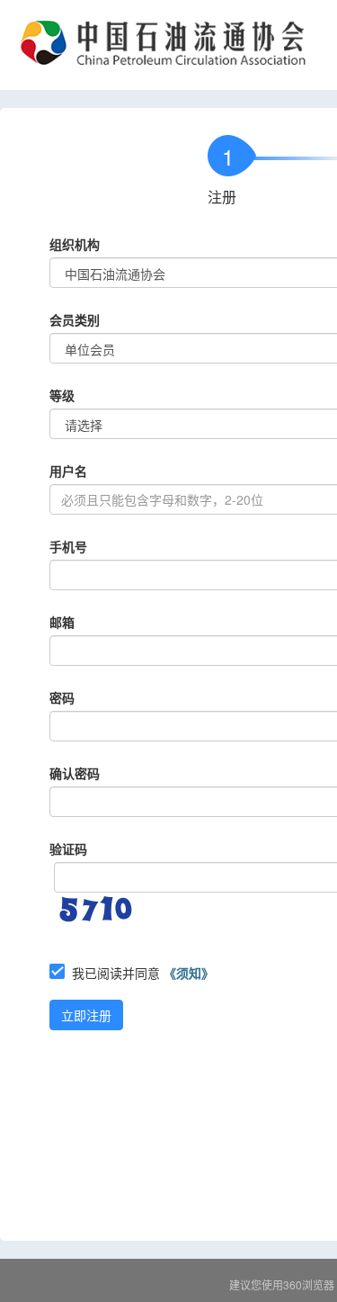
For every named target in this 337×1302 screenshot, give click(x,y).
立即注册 (86, 1015)
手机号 (68, 546)
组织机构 (74, 244)
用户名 (68, 471)
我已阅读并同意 (143, 973)
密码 (62, 697)
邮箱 (62, 622)
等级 (62, 395)
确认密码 (74, 773)
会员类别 (74, 319)
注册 (222, 196)
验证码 (68, 849)
